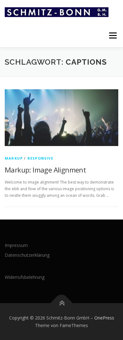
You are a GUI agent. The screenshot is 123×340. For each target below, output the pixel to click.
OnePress (104, 318)
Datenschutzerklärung (27, 255)
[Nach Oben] (61, 303)
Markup (14, 158)
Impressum (16, 245)
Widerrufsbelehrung (24, 277)
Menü (112, 35)
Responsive (40, 158)
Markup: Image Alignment (45, 169)
